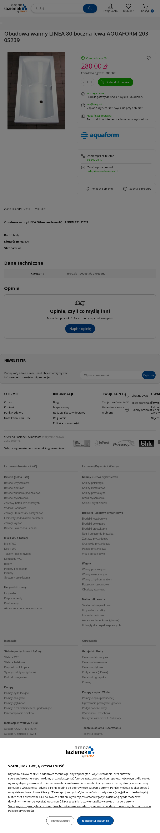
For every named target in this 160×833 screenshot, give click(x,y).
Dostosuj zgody (60, 821)
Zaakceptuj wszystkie (95, 821)
